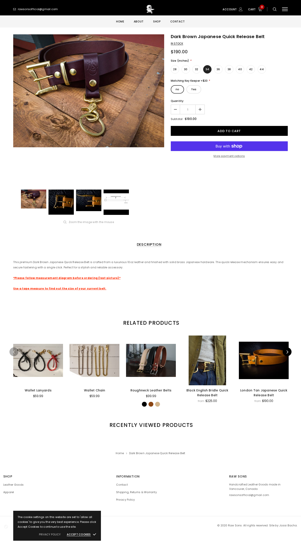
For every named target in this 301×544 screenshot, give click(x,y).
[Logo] (150, 9)
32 (196, 69)
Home (120, 453)
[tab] (150, 323)
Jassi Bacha (288, 525)
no (177, 89)
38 (229, 69)
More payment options (229, 156)
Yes (193, 89)
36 (218, 69)
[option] (88, 90)
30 (185, 69)
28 (174, 69)
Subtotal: (177, 119)
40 (240, 69)
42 (251, 69)
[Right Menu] (285, 9)
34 (207, 69)
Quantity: (177, 101)
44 (262, 69)
